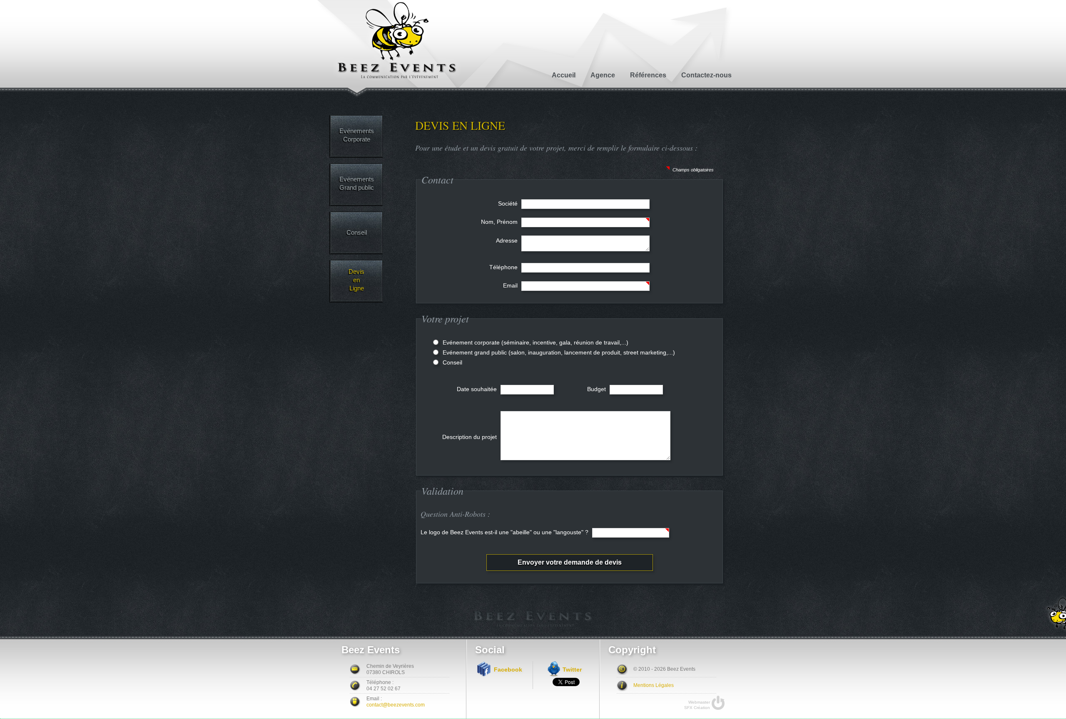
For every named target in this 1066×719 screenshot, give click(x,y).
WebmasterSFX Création (697, 705)
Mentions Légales (653, 685)
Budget (597, 389)
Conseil (356, 232)
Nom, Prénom (500, 221)
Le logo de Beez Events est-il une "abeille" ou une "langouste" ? (505, 532)
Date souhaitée (477, 389)
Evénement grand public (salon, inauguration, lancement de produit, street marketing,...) (559, 352)
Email (511, 285)
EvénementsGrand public (356, 183)
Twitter (572, 669)
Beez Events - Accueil (397, 41)
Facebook (508, 669)
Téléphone (504, 267)
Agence (602, 75)
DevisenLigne (356, 280)
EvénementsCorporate (356, 135)
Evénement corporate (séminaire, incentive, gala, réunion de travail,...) (535, 342)
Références (648, 75)
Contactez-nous (706, 75)
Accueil (563, 75)
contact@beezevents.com (395, 705)
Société (508, 203)
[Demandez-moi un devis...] (1052, 614)
